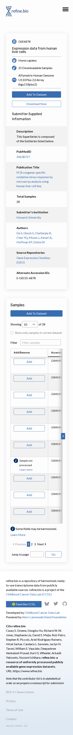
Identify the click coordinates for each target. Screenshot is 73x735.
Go (53, 554)
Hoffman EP (24, 242)
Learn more (26, 469)
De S (19, 233)
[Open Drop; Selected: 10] (30, 324)
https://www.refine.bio (27, 671)
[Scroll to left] (10, 436)
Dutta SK (39, 242)
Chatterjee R (43, 233)
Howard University (28, 217)
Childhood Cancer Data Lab (42, 612)
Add (29, 361)
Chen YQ (22, 237)
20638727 (23, 156)
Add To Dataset (36, 94)
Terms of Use (14, 710)
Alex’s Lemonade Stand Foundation (44, 617)
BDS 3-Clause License (20, 692)
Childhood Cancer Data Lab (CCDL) (29, 594)
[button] (66, 10)
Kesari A (46, 237)
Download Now (36, 104)
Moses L (34, 237)
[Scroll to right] (63, 436)
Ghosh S (28, 233)
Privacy (11, 701)
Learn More (17, 534)
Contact (11, 719)
